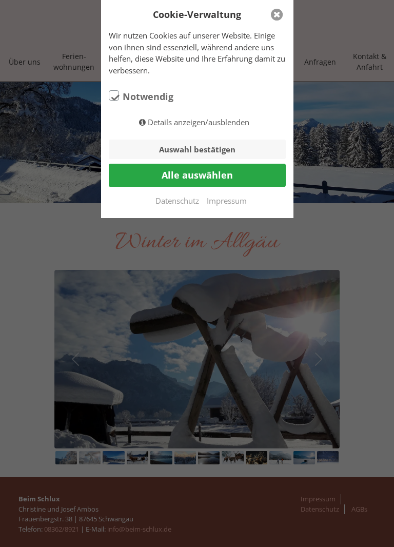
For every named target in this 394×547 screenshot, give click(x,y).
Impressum (227, 201)
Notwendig (148, 96)
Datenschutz (177, 201)
